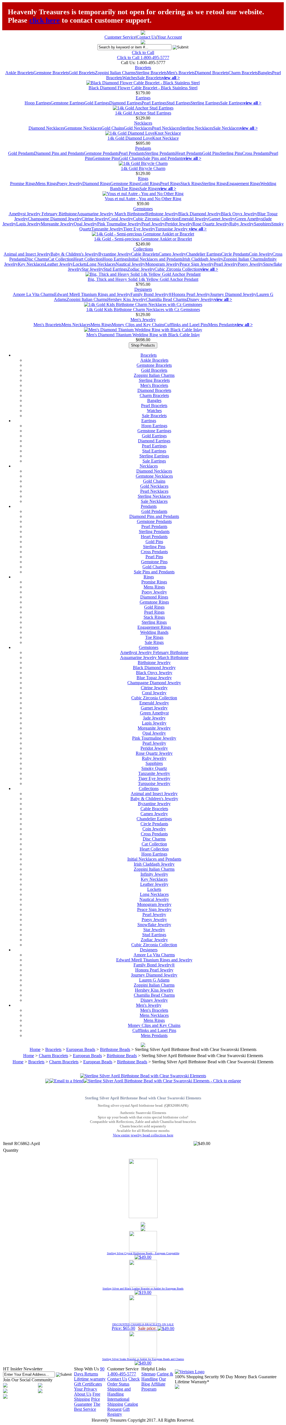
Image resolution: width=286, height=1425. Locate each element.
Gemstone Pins (105, 158)
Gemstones (143, 208)
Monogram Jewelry (162, 264)
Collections (143, 249)
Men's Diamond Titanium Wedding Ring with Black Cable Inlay (143, 334)
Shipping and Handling (119, 1391)
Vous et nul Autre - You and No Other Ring (143, 198)
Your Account (169, 37)
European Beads (80, 1049)
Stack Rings (191, 183)
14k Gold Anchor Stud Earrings (143, 113)
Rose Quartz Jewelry (210, 223)
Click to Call (143, 52)
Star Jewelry (92, 269)
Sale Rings (148, 188)
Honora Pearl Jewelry (191, 294)
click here (44, 20)
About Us (82, 1394)
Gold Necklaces (138, 128)
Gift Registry (118, 1412)
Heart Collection (88, 259)
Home (35, 1049)
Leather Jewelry (59, 264)
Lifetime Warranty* (192, 1381)
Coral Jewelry (120, 218)
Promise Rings (23, 183)
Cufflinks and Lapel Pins (186, 324)
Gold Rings (150, 183)
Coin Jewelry (260, 254)
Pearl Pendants (132, 153)
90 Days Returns (89, 1371)
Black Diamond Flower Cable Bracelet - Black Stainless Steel (143, 87)
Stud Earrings (178, 103)
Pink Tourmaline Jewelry (119, 223)
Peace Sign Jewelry (197, 264)
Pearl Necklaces (166, 128)
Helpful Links (153, 1368)
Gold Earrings (96, 103)
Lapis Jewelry (28, 223)
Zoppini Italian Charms (115, 72)
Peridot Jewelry (178, 223)
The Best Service (87, 1407)
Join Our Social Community (28, 1379)
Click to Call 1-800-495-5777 (143, 57)
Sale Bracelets (149, 77)
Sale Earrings (232, 103)
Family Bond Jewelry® (151, 294)
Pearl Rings (170, 183)
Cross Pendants (255, 153)
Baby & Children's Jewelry (74, 254)
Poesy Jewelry (69, 183)
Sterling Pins (231, 153)
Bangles (265, 72)
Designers (143, 289)
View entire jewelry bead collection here (143, 1135)
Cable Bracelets (145, 254)
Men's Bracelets (181, 72)
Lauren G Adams (154, 980)
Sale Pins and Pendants (163, 158)
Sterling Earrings (205, 103)
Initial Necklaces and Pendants (155, 259)
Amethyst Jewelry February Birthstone (43, 213)
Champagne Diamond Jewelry (55, 218)
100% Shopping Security (197, 1376)
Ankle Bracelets (19, 72)
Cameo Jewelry (172, 254)
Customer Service (120, 37)
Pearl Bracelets (154, 405)
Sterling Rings (214, 183)
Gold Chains (112, 128)
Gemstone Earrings (67, 103)
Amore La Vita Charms (33, 294)
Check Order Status (123, 1381)
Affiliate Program (153, 1386)
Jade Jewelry (154, 718)
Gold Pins (211, 153)
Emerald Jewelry (193, 218)
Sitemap (148, 1374)
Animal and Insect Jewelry (27, 254)
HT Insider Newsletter (22, 1368)
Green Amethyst (249, 218)
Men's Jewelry (143, 319)
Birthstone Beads (115, 1049)
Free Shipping (87, 1396)
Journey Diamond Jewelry (233, 294)
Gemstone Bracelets (51, 72)
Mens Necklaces (75, 324)
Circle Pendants (235, 254)
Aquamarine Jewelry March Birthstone (111, 213)
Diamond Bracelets (211, 72)
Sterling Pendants (160, 153)
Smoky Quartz (154, 768)
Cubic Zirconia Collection (156, 218)
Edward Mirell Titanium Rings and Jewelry (92, 294)
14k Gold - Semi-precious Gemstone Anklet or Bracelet (143, 239)
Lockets (80, 264)
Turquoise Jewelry (172, 228)
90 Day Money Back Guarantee (248, 1376)
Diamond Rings (96, 183)
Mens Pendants (221, 324)
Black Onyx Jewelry (239, 213)
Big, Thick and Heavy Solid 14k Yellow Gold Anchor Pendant (143, 279)
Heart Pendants (188, 153)
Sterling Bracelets (151, 72)
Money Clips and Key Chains (138, 324)
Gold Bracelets (82, 72)
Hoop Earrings (38, 103)
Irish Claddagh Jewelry (202, 259)
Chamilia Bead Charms (166, 299)
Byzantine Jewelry (114, 254)
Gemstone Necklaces (82, 128)
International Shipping (118, 1402)
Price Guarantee (87, 1402)
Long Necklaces (101, 264)
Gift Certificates (88, 1384)
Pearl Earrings (154, 103)
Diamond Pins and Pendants (59, 153)
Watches (129, 77)
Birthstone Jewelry (161, 213)
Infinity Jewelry (154, 874)
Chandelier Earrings (203, 254)
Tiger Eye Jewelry (139, 228)
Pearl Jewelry (153, 223)
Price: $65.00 (143, 1327)
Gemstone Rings (125, 183)
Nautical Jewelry (130, 264)
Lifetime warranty (90, 1379)
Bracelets (143, 67)
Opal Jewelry (85, 223)
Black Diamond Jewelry (199, 213)
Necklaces (143, 123)
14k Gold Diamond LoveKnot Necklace (143, 138)
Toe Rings (130, 188)
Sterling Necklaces (196, 128)
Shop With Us (86, 1368)
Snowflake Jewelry (154, 924)
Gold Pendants (21, 153)
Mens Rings (46, 183)
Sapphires (262, 223)
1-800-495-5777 (121, 1374)
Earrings (143, 97)
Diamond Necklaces (46, 128)
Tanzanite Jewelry (107, 228)
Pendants (143, 148)
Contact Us (146, 37)
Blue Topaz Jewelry (154, 677)
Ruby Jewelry (241, 223)
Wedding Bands (154, 632)
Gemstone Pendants (101, 153)
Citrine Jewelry (95, 218)
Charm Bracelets (243, 72)
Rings (143, 178)
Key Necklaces (31, 264)
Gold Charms (131, 158)
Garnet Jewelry (221, 218)
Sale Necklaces (226, 128)
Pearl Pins (154, 556)
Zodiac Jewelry (140, 269)
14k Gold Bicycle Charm (143, 168)
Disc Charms (36, 259)
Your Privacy (85, 1389)
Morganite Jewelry (57, 223)
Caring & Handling (157, 1376)
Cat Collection (60, 259)
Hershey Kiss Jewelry (126, 299)
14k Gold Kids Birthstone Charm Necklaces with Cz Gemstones (143, 309)
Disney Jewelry (200, 299)
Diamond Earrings (125, 103)
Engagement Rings (243, 183)
